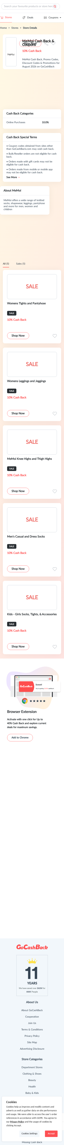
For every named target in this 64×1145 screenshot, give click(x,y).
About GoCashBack (32, 1010)
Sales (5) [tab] (20, 264)
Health (32, 1086)
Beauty (32, 1080)
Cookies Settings (29, 1133)
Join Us (32, 1023)
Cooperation (32, 1017)
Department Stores (32, 1067)
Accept (51, 1133)
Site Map (32, 1042)
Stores (8, 17)
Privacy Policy (32, 1036)
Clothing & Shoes (32, 1074)
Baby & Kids (32, 1093)
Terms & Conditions (32, 1029)
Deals (30, 17)
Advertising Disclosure (32, 1049)
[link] (3, 28)
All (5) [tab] (6, 264)
